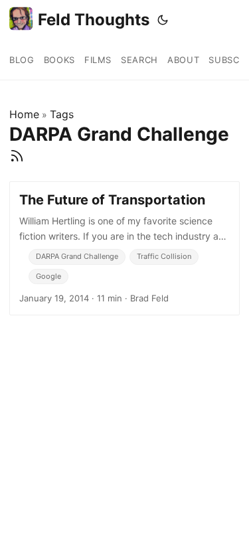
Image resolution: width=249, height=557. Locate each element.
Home (24, 114)
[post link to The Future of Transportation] (124, 248)
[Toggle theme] (163, 20)
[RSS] (17, 156)
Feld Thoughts (93, 19)
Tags (62, 114)
